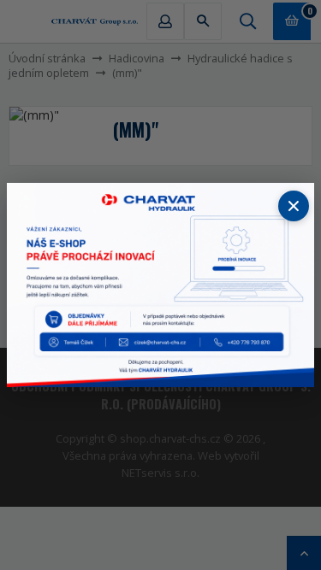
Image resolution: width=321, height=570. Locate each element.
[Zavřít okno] (293, 206)
